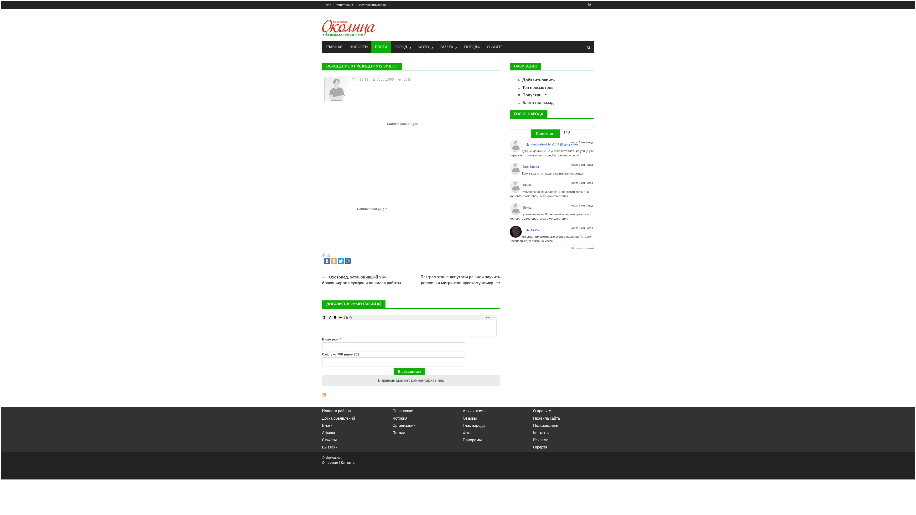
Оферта (540, 447)
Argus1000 (385, 79)
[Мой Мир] (348, 261)
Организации (404, 425)
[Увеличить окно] (494, 316)
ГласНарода (531, 166)
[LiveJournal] (355, 261)
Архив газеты (474, 411)
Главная (334, 47)
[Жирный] (324, 317)
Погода (472, 47)
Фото (423, 47)
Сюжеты (329, 440)
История (399, 418)
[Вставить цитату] (351, 317)
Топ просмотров (537, 88)
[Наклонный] (330, 317)
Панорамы (472, 440)
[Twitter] (341, 261)
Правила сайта (546, 418)
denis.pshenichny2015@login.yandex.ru (556, 144)
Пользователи (545, 425)
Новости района (336, 411)
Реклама (540, 440)
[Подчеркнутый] (335, 317)
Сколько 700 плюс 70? (341, 354)
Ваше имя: (331, 339)
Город (401, 47)
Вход (327, 5)
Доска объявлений (338, 418)
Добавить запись (538, 80)
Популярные (534, 95)
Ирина (527, 185)
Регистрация (344, 5)
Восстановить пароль (372, 5)
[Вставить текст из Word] (345, 317)
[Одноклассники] (334, 261)
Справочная (403, 411)
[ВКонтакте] (327, 261)
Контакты (541, 433)
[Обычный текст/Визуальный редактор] (488, 317)
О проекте (542, 411)
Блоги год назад (538, 103)
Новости (358, 47)
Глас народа (474, 425)
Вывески (330, 447)
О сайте (495, 47)
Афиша (328, 433)
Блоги (381, 47)
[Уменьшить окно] (494, 318)
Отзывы (470, 418)
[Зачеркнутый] (340, 317)
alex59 (535, 230)
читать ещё (585, 248)
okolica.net (333, 457)
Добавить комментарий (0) (353, 304)
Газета (446, 47)
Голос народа (528, 114)
